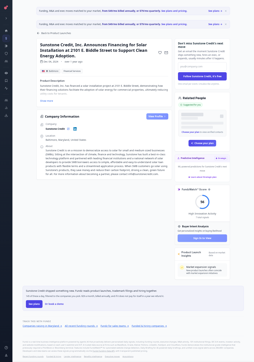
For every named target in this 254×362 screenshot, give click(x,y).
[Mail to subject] (166, 53)
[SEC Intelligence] (6, 53)
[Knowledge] (6, 347)
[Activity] (6, 88)
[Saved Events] (6, 80)
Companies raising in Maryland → (42, 325)
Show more (46, 100)
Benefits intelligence (93, 356)
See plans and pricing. (174, 10)
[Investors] (6, 61)
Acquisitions (128, 356)
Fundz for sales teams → (115, 325)
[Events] (6, 38)
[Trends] (6, 107)
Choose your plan (190, 132)
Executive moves (112, 356)
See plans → (215, 10)
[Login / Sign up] (6, 355)
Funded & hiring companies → (149, 325)
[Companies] (6, 46)
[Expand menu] (6, 18)
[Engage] (6, 100)
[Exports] (6, 115)
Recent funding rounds (33, 356)
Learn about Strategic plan (204, 177)
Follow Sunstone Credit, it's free (202, 76)
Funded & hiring (53, 356)
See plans (34, 304)
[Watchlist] (6, 73)
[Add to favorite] (160, 53)
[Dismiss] (225, 11)
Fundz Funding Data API (104, 351)
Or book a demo (54, 304)
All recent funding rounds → (81, 325)
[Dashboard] (6, 30)
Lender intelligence (72, 356)
